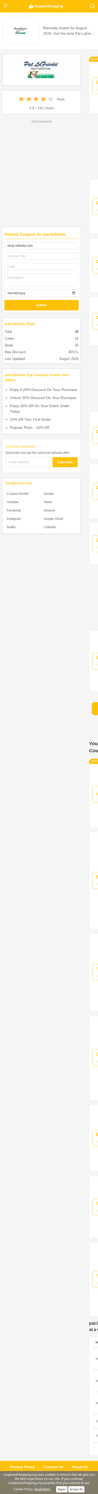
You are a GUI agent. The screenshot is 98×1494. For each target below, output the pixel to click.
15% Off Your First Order (30, 419)
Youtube (13, 502)
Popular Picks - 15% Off (29, 427)
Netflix (11, 527)
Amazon (49, 510)
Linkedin (50, 527)
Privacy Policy (22, 1467)
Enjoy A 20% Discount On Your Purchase (43, 390)
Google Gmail (53, 519)
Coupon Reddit (17, 494)
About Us (80, 1467)
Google (49, 494)
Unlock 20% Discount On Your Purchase (43, 398)
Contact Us (53, 1467)
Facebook (14, 510)
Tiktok (48, 502)
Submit (41, 305)
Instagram (14, 519)
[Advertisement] (49, 173)
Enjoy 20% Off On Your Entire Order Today (40, 408)
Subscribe (65, 462)
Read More (42, 1489)
